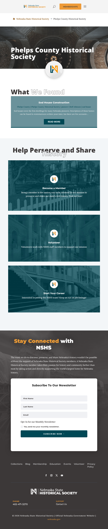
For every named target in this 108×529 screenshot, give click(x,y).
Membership (40, 464)
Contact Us (61, 504)
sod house (86, 107)
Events (67, 464)
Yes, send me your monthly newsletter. (41, 427)
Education (55, 464)
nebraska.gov (54, 519)
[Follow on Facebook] (46, 475)
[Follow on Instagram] (51, 475)
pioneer (65, 107)
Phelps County (23, 107)
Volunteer (79, 464)
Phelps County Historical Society (45, 107)
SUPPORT (60, 501)
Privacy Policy (91, 465)
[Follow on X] (57, 475)
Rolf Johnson (75, 107)
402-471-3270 (20, 504)
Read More (54, 121)
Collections (16, 464)
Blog (27, 464)
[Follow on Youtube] (62, 475)
